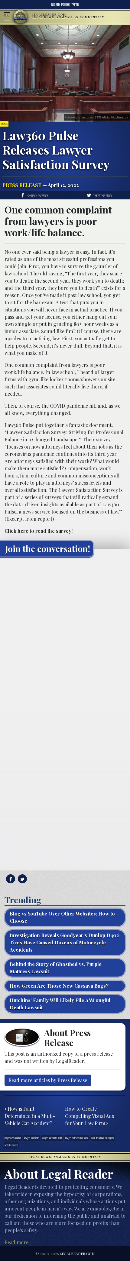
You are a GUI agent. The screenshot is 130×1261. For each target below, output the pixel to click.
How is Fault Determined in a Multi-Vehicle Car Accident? (30, 1116)
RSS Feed (55, 4)
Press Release (21, 185)
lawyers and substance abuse (76, 1138)
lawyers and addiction (13, 1138)
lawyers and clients (31, 1138)
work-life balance (11, 1145)
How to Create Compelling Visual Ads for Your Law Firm (89, 1116)
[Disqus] (65, 637)
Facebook (65, 4)
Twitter (75, 4)
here (23, 531)
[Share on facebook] (10, 879)
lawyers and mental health (52, 1138)
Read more (16, 1242)
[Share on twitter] (21, 879)
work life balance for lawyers (102, 1138)
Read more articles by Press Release (47, 1080)
